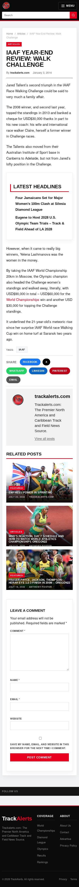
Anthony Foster (40, 545)
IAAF (22, 349)
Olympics (42, 849)
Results (41, 855)
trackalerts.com (20, 72)
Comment (17, 631)
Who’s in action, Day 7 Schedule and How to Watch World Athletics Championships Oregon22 (36, 539)
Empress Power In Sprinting (30, 492)
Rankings (42, 862)
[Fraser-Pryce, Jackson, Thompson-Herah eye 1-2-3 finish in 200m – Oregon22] (39, 569)
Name (15, 680)
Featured (16, 488)
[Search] (73, 15)
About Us (65, 825)
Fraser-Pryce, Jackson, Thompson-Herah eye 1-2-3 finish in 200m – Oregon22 (39, 581)
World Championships (22, 299)
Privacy (63, 879)
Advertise (65, 839)
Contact (64, 832)
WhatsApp (16, 370)
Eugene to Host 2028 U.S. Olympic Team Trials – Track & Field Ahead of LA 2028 (39, 223)
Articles (21, 33)
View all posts (45, 438)
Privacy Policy (68, 845)
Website (16, 718)
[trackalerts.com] (21, 400)
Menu (70, 5)
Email (13, 379)
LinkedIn (38, 370)
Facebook (30, 362)
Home (9, 33)
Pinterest (59, 370)
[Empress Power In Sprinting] (39, 482)
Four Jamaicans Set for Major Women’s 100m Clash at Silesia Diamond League (40, 204)
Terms (73, 879)
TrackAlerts (17, 879)
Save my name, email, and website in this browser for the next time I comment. (39, 746)
